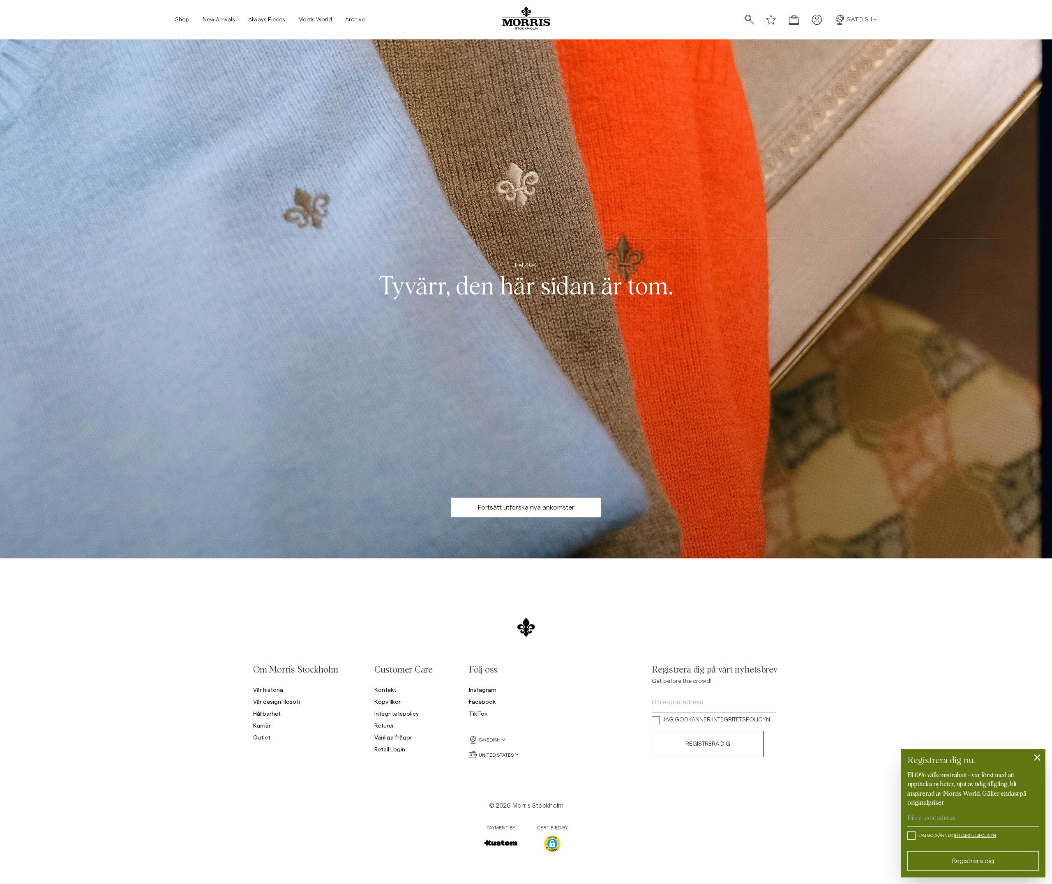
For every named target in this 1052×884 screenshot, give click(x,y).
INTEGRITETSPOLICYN (741, 720)
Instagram (482, 689)
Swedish (859, 20)
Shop (182, 20)
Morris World (315, 20)
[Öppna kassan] (794, 20)
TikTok (478, 713)
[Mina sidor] (817, 20)
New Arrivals (219, 20)
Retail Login (389, 749)
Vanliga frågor (393, 737)
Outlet (261, 737)
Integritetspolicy (396, 713)
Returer (384, 725)
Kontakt (385, 689)
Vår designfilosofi (276, 701)
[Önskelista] (771, 20)
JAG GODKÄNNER (716, 720)
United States (496, 755)
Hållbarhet (267, 713)
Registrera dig (707, 744)
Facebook (482, 701)
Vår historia (268, 689)
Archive (355, 20)
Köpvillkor (387, 701)
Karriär (262, 725)
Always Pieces (266, 20)
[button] (552, 843)
